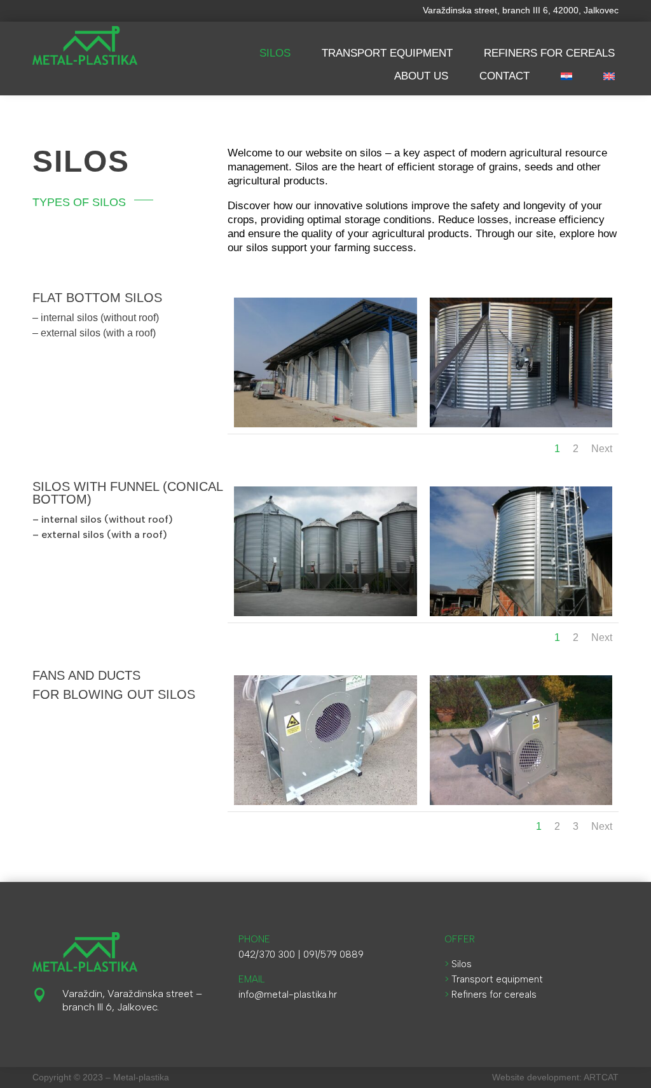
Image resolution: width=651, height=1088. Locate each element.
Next (601, 448)
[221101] (521, 613)
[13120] (325, 613)
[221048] (325, 802)
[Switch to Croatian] (566, 77)
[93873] (521, 802)
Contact (504, 76)
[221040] (325, 424)
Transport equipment (387, 53)
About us (421, 76)
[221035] (521, 424)
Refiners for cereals (549, 53)
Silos (275, 53)
